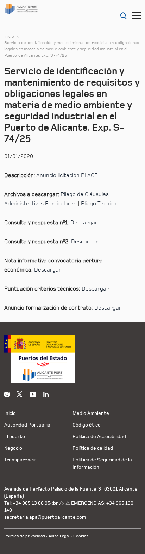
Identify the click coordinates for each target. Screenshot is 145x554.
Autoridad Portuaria (27, 425)
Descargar (83, 222)
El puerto (14, 436)
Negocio (13, 448)
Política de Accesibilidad (99, 436)
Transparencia (20, 459)
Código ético (86, 425)
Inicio (9, 37)
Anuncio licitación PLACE (66, 175)
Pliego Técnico (98, 203)
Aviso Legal (59, 536)
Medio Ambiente (90, 413)
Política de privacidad (24, 536)
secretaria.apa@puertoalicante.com (45, 517)
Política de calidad (92, 448)
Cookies (80, 536)
